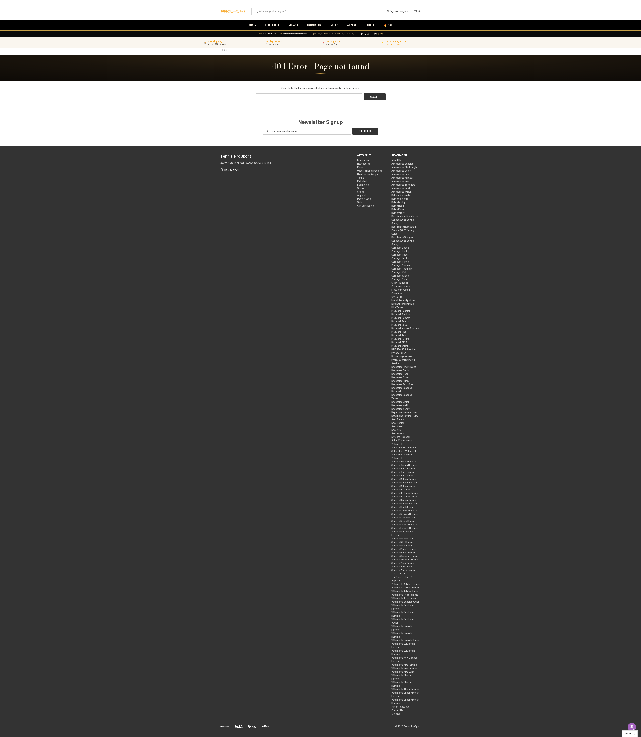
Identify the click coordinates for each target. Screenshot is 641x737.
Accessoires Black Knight (404, 167)
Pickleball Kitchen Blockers (405, 328)
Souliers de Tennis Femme (405, 493)
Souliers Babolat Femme (404, 479)
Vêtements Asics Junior (404, 598)
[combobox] (630, 733)
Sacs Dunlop (397, 423)
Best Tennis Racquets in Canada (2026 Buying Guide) (404, 230)
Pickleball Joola (399, 325)
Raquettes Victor (400, 402)
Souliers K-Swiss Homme (404, 514)
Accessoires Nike (400, 181)
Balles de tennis (399, 198)
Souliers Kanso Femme (403, 517)
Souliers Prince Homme (403, 552)
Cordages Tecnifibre (402, 268)
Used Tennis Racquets (369, 174)
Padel (360, 167)
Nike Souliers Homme (402, 304)
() (419, 11)
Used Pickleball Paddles (369, 170)
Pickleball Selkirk (400, 339)
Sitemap (395, 713)
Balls (371, 25)
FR (381, 34)
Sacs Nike (396, 430)
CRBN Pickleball (399, 282)
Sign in (393, 11)
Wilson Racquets (400, 706)
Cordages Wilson (400, 275)
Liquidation (363, 160)
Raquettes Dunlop (400, 370)
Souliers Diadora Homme (404, 503)
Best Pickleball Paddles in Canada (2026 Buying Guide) (404, 220)
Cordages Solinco (400, 265)
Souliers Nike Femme (402, 538)
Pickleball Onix (398, 332)
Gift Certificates (365, 205)
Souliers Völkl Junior (402, 566)
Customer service (400, 286)
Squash (293, 25)
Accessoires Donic (401, 170)
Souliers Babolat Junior (403, 486)
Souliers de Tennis (401, 489)
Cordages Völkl (399, 272)
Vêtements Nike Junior (403, 671)
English (627, 733)
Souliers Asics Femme (403, 468)
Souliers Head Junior (402, 507)
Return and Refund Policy (404, 416)
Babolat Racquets (400, 195)
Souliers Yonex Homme (403, 570)
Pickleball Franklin (400, 314)
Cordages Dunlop (400, 251)
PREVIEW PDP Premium (403, 349)
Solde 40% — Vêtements (404, 447)
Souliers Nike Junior (401, 545)
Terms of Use (398, 573)
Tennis (251, 25)
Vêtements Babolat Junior (405, 601)
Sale (359, 202)
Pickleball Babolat (400, 311)
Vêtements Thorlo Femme (405, 689)
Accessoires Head (400, 174)
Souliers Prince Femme (403, 549)
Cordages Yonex (400, 279)
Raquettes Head (399, 374)
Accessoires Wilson (401, 191)
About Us (396, 160)
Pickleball (272, 25)
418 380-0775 (269, 33)
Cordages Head (399, 254)
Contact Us (397, 710)
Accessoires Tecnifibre (403, 184)
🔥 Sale (389, 25)
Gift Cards (364, 34)
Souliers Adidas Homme (404, 465)
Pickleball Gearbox (401, 321)
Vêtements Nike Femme (404, 664)
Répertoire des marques (404, 412)
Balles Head (397, 205)
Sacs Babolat (398, 419)
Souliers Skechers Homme (405, 559)
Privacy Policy (398, 353)
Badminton (314, 25)
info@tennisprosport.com (295, 33)
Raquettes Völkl (399, 405)
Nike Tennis (397, 307)
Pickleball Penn (399, 335)
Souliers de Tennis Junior (404, 496)
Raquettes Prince (400, 381)
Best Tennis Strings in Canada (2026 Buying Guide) (402, 241)
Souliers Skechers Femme (405, 556)
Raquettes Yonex (400, 409)
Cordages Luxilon (400, 258)
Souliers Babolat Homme (404, 482)
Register (404, 11)
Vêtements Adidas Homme (405, 587)
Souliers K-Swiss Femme (404, 510)
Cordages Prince (400, 261)
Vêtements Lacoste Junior (405, 640)
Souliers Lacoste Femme (404, 524)
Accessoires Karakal (402, 177)
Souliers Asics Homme (403, 472)
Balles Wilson (398, 212)
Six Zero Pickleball (400, 437)
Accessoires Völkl (400, 188)
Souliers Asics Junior (402, 475)
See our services (392, 44)
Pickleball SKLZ (399, 342)
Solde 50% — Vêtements (404, 451)
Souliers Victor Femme (403, 563)
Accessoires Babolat (402, 163)
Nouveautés (363, 163)
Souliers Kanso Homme (403, 521)
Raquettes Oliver (400, 377)
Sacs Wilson (397, 433)
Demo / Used (364, 198)
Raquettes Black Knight (403, 367)
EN (375, 34)
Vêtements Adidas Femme (405, 584)
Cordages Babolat (400, 247)
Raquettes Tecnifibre (402, 384)
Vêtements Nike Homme (404, 668)
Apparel (352, 25)
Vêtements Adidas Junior (404, 591)
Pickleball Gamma (400, 318)
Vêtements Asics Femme (404, 594)
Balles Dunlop (398, 202)
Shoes (334, 25)
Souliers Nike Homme (402, 542)
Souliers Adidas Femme (403, 461)
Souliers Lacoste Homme (404, 528)
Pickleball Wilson (400, 346)
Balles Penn (397, 209)
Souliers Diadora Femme (404, 500)
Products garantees (401, 356)
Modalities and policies (403, 300)
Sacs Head (397, 426)
